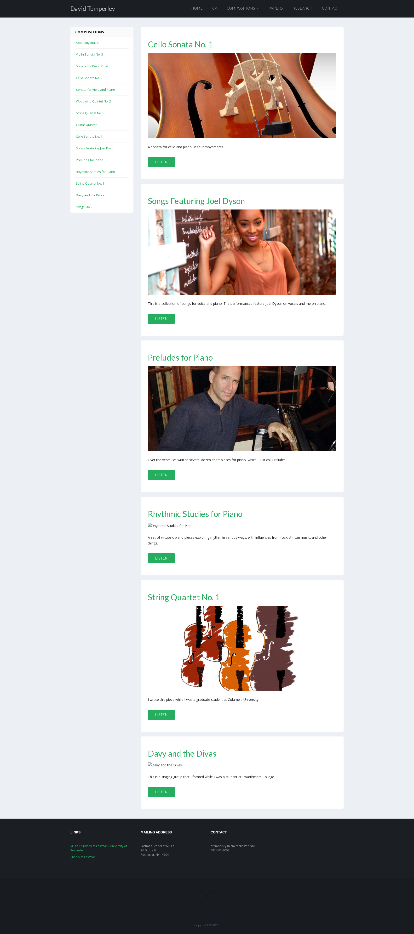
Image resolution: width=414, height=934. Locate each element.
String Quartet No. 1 (90, 183)
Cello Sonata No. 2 (89, 78)
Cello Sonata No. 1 (89, 136)
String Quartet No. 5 (90, 113)
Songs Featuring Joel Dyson (95, 148)
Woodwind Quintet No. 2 (93, 101)
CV (214, 8)
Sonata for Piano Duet (92, 66)
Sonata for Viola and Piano (95, 89)
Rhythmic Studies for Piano (95, 172)
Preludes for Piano (89, 160)
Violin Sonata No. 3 (89, 54)
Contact (330, 8)
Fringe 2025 (84, 207)
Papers (275, 8)
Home (197, 8)
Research (302, 8)
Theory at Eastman (83, 857)
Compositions (241, 8)
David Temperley (92, 8)
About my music (87, 42)
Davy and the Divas (90, 195)
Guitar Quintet (86, 125)
